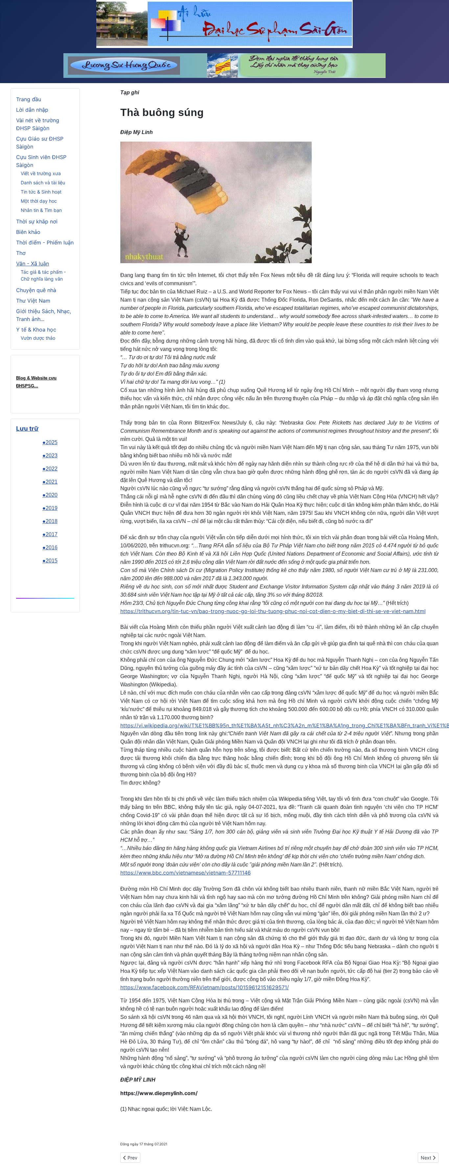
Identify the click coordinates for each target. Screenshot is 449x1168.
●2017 (50, 534)
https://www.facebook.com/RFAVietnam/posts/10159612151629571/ (204, 987)
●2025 (50, 442)
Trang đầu (28, 99)
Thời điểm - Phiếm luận (45, 242)
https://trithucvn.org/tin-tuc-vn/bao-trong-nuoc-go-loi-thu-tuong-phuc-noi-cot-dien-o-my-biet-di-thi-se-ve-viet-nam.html (273, 611)
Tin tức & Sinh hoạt (41, 192)
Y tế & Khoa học (36, 329)
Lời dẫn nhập (32, 109)
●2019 (50, 508)
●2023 (50, 455)
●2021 (50, 482)
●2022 (50, 468)
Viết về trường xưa (41, 173)
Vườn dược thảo (38, 338)
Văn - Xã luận (32, 263)
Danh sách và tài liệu (43, 182)
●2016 (50, 547)
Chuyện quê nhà (36, 290)
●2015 (50, 560)
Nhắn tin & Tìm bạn (41, 210)
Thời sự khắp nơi (37, 221)
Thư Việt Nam (33, 300)
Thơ (21, 253)
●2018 (50, 521)
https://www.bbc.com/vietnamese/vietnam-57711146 (185, 872)
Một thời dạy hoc (39, 201)
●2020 (50, 495)
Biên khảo (28, 232)
